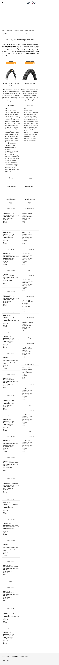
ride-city (20, 30)
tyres (15, 30)
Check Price (10, 63)
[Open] (17, 34)
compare (9, 30)
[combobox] (11, 33)
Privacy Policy (15, 656)
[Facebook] (4, 661)
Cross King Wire (30, 61)
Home (3, 30)
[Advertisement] (29, 16)
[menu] (3, 2)
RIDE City (11, 61)
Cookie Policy (24, 656)
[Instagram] (8, 661)
